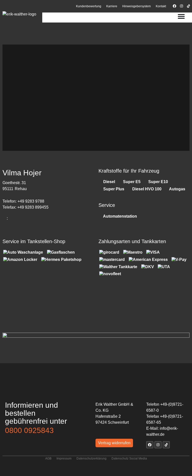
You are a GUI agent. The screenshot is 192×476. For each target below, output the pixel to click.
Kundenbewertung (88, 6)
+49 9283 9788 (31, 201)
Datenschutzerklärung (91, 458)
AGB (48, 458)
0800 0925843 (29, 430)
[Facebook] (174, 6)
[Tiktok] (188, 6)
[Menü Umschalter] (181, 16)
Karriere (111, 6)
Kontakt (161, 6)
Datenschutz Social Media (129, 458)
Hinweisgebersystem (136, 6)
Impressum (64, 458)
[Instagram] (181, 6)
